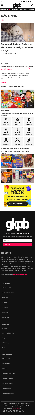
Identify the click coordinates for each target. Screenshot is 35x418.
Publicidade (5, 343)
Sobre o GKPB (6, 358)
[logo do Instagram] (4, 411)
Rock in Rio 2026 (4, 9)
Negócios (4, 328)
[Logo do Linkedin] (13, 411)
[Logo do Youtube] (20, 411)
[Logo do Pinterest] (16, 411)
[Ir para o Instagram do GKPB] (22, 1)
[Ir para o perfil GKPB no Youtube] (28, 1)
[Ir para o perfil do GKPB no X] (33, 1)
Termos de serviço (7, 383)
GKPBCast (5, 307)
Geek (3, 348)
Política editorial (6, 388)
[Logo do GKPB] (17, 224)
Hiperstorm (16, 408)
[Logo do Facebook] (10, 411)
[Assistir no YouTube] (17, 99)
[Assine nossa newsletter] (20, 1)
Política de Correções (8, 393)
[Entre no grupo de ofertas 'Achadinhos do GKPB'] (17, 196)
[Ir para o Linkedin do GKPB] (26, 1)
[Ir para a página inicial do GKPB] (17, 5)
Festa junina (23, 9)
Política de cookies (7, 378)
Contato (4, 368)
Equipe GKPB (6, 363)
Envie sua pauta (6, 288)
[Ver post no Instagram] (6, 161)
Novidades (31, 9)
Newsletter (5, 313)
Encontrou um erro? (8, 293)
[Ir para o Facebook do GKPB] (31, 1)
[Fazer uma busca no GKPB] (32, 5)
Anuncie (4, 303)
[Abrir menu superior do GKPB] (2, 1)
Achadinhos (5, 317)
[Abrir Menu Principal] (2, 5)
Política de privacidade (8, 373)
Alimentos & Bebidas (8, 333)
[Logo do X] (23, 411)
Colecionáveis (14, 9)
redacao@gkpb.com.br (20, 275)
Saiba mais (3, 82)
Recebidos (5, 298)
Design (4, 338)
